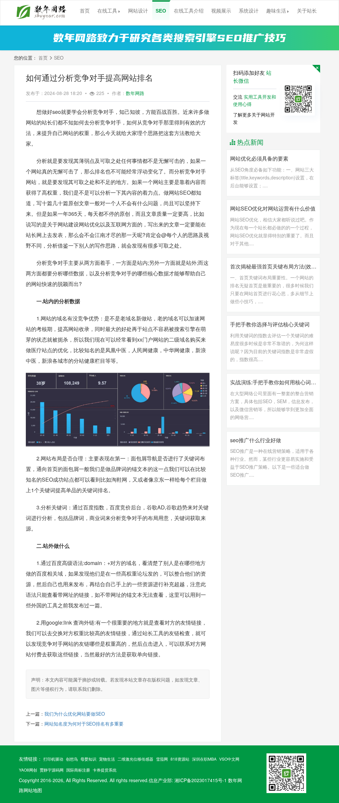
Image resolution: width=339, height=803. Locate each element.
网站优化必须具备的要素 (259, 158)
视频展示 (221, 11)
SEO (161, 11)
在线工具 (107, 11)
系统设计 (249, 11)
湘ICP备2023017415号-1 (200, 780)
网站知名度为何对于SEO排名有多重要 (83, 723)
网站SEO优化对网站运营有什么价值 (272, 208)
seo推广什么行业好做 (255, 440)
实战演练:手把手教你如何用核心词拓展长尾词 (273, 382)
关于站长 (307, 11)
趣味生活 (276, 11)
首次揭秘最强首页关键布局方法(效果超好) (273, 266)
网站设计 (138, 11)
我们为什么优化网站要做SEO (74, 713)
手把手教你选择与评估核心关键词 (270, 324)
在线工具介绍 (189, 11)
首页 (85, 11)
